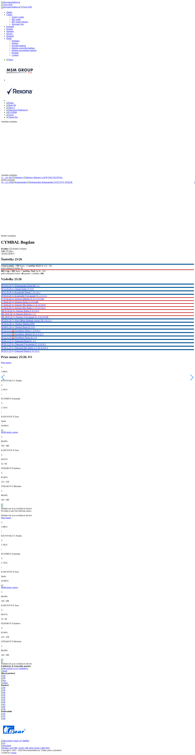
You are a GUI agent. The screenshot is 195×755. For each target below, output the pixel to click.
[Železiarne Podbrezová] (17, 110)
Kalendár (10, 26)
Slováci (9, 34)
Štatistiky (10, 31)
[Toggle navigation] (2, 8)
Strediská (15, 41)
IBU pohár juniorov (20, 22)
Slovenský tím (18, 24)
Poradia (9, 29)
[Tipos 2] (10, 107)
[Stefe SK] (11, 105)
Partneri (15, 43)
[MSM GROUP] (19, 80)
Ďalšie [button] (9, 38)
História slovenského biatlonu (24, 50)
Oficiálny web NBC (9, 748)
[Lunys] (10, 115)
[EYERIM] (11, 112)
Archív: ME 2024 (25, 748)
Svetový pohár (18, 17)
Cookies (15, 55)
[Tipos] (9, 60)
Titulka (9, 12)
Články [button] (9, 15)
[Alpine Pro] (12, 117)
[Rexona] (19, 100)
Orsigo (13, 753)
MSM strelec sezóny (9, 432)
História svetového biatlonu (23, 48)
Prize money (6, 362)
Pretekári (10, 36)
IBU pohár (16, 19)
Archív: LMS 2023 (42, 748)
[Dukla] (10, 103)
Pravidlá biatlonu (19, 45)
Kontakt (15, 53)
